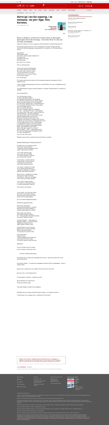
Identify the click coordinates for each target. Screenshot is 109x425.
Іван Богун (53, 28)
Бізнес (39, 10)
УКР (20, 2)
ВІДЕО (72, 2)
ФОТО (76, 2)
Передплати (77, 389)
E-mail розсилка (22, 386)
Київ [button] (18, 6)
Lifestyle (64, 10)
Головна (19, 10)
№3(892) (77, 379)
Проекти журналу (78, 386)
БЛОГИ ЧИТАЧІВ (71, 10)
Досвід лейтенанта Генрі (74, 35)
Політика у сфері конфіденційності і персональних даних (55, 380)
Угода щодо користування (56, 383)
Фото (30, 13)
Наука (45, 10)
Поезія (30, 367)
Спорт (58, 10)
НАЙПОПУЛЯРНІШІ (81, 2)
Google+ (21, 381)
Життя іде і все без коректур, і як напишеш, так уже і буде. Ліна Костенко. (79, 31)
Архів (76, 385)
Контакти (36, 377)
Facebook (21, 377)
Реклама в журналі (79, 388)
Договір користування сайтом (56, 376)
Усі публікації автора (73, 15)
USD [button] (27, 5)
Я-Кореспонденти (20, 13)
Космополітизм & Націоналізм (75, 22)
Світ (35, 10)
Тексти (26, 13)
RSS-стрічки (21, 384)
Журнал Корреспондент (72, 377)
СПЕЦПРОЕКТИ (89, 2)
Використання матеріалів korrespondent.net (39, 381)
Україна (25, 10)
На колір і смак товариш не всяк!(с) (76, 18)
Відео (34, 13)
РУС (17, 2)
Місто (30, 10)
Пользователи (23, 367)
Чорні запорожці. (72, 26)
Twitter (20, 379)
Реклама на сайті (37, 379)
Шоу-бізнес (51, 10)
